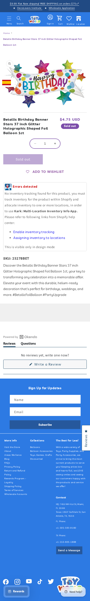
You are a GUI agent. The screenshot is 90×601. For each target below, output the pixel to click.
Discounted (36, 458)
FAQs (7, 462)
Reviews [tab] (9, 344)
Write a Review (54, 365)
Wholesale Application (62, 8)
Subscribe (45, 424)
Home (6, 33)
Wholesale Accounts (15, 494)
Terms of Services (13, 490)
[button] (9, 18)
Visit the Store (12, 447)
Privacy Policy (12, 466)
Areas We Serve (12, 455)
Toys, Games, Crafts (41, 455)
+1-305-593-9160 (66, 527)
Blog (6, 458)
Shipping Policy (13, 486)
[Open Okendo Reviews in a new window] (20, 337)
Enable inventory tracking (34, 232)
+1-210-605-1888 (66, 542)
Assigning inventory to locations (39, 238)
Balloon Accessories (41, 451)
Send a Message (69, 550)
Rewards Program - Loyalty (15, 480)
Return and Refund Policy (14, 472)
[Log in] (50, 17)
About (7, 451)
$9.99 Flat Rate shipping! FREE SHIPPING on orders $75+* (44, 3)
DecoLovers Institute (29, 8)
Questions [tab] (28, 344)
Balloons (35, 447)
